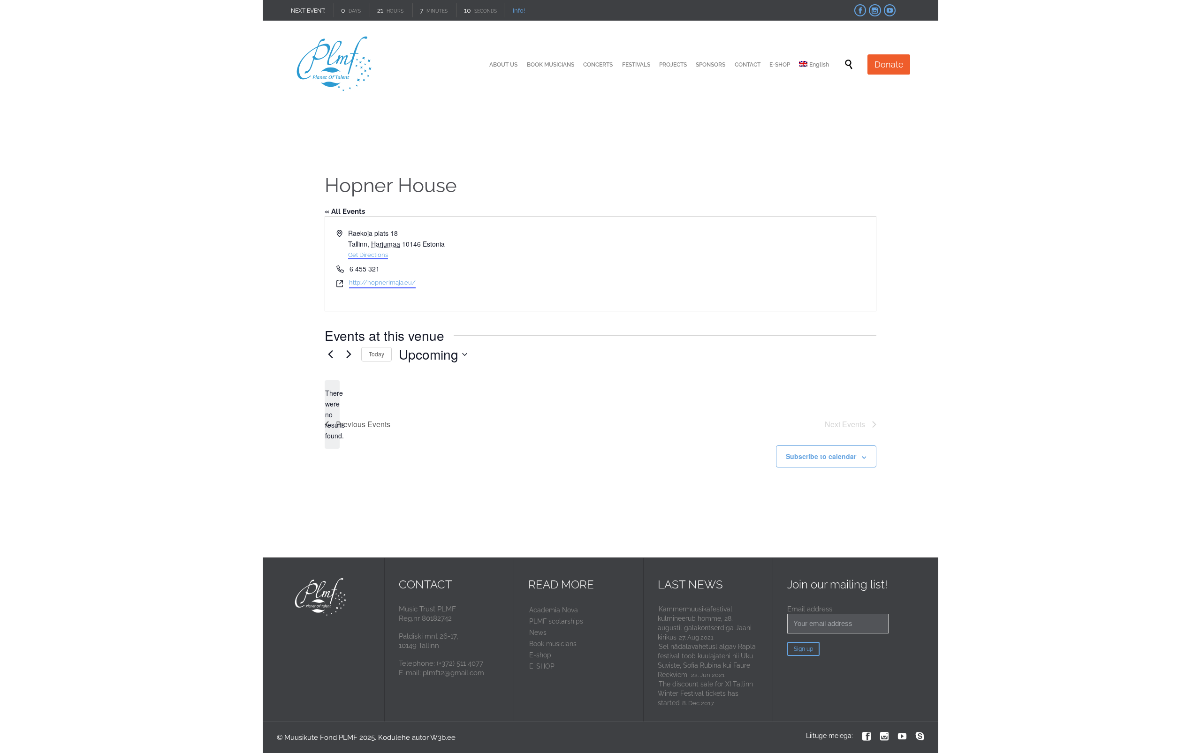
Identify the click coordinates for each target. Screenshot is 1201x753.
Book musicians (553, 644)
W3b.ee (443, 737)
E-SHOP (542, 666)
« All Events (345, 211)
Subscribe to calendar (821, 456)
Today (376, 354)
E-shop (540, 655)
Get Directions (368, 254)
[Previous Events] (330, 354)
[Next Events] (348, 354)
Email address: (810, 609)
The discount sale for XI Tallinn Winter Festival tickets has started (705, 693)
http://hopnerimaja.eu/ (382, 282)
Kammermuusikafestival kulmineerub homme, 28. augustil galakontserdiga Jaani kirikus (705, 623)
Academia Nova (553, 610)
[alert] (332, 414)
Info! (519, 10)
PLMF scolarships (556, 621)
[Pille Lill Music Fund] (335, 64)
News (538, 632)
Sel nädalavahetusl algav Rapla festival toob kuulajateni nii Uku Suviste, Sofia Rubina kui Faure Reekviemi (707, 660)
